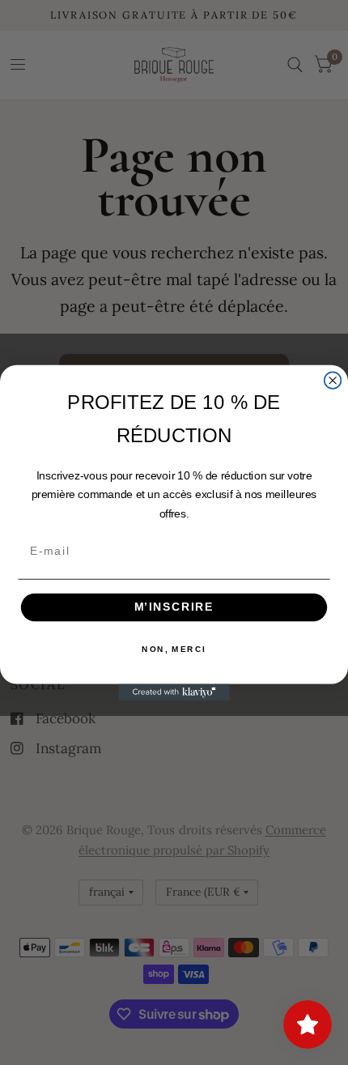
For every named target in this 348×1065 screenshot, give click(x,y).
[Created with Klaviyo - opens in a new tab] (174, 692)
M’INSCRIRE (174, 607)
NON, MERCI (174, 649)
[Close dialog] (333, 380)
